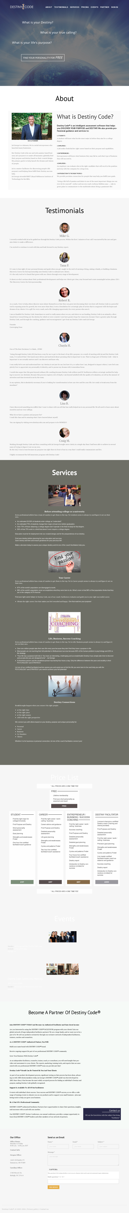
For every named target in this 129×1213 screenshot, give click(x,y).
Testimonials (61, 7)
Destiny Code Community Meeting (25, 978)
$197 (22, 882)
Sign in (114, 7)
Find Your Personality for (42, 57)
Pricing (85, 7)
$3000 (106, 882)
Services (74, 7)
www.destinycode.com (37, 422)
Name (50, 1142)
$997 (78, 882)
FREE (64, 806)
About (48, 7)
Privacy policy (32, 1209)
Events (94, 7)
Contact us (44, 1209)
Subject (101, 1142)
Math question (53, 1177)
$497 (50, 882)
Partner (104, 7)
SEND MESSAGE (53, 1187)
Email (75, 1142)
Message (51, 1152)
